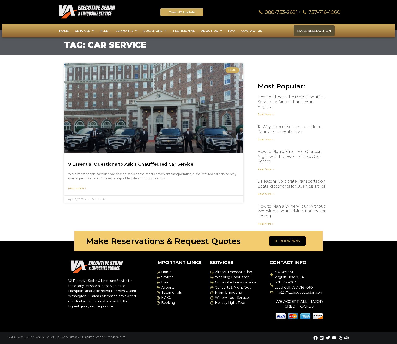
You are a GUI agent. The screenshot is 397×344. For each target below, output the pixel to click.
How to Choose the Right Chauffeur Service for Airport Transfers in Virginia (292, 102)
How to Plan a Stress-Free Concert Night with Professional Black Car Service (290, 156)
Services (82, 31)
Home (64, 31)
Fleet (105, 31)
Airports (124, 31)
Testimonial (184, 31)
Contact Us (251, 31)
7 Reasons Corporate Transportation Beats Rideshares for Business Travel (291, 183)
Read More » (77, 188)
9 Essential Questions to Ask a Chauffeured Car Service (130, 164)
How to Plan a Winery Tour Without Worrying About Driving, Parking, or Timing (291, 211)
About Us (209, 31)
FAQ (231, 31)
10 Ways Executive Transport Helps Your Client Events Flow (290, 129)
